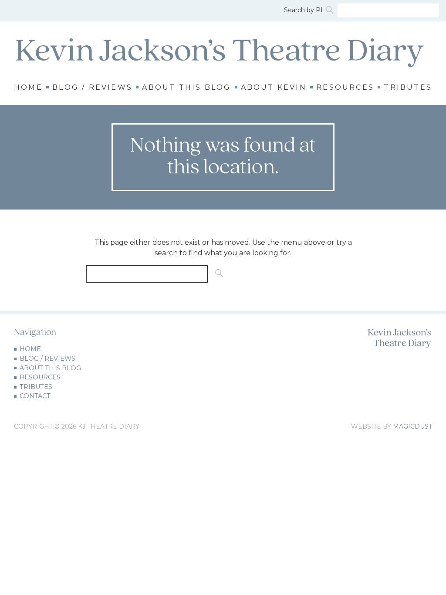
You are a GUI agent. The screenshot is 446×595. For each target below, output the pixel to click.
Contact (35, 396)
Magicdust (412, 426)
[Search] (331, 10)
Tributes (408, 87)
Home (28, 87)
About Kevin (274, 87)
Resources (345, 87)
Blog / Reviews (92, 87)
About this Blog (186, 87)
